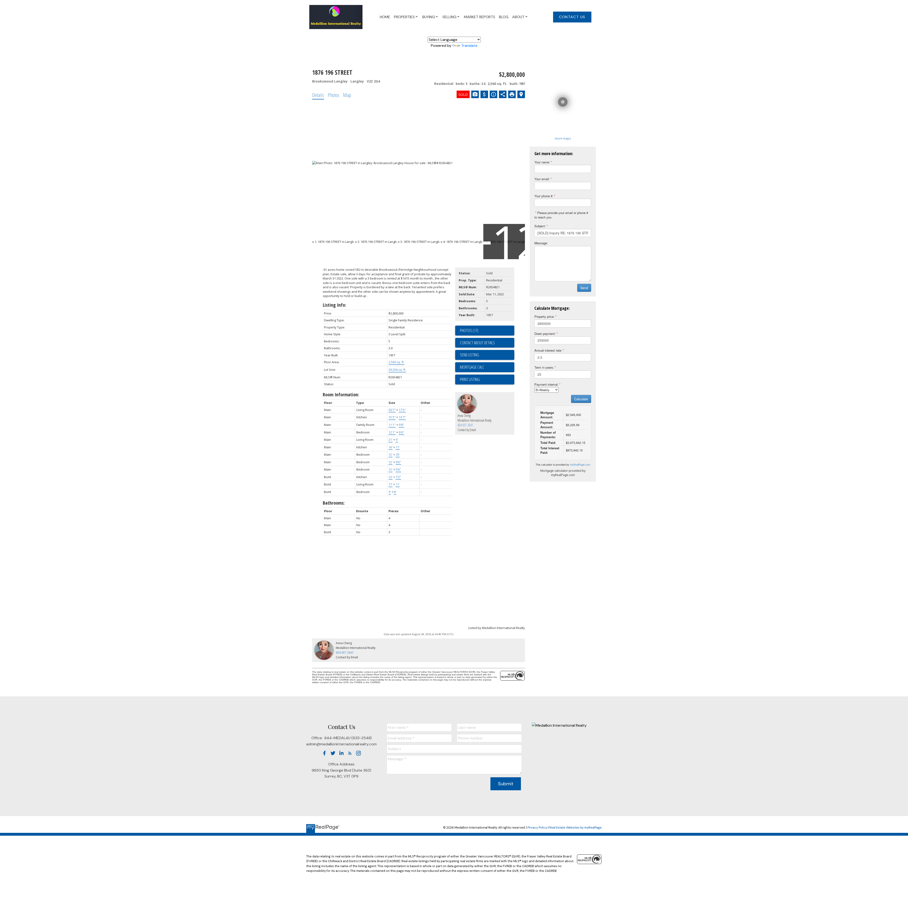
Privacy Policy (537, 828)
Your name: (542, 162)
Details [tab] (318, 94)
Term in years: (544, 367)
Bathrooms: (334, 503)
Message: (541, 243)
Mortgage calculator (487, 367)
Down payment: (545, 333)
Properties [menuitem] (404, 16)
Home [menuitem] (385, 16)
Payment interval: (546, 384)
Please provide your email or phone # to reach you (561, 214)
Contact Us (572, 17)
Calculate (581, 399)
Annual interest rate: (548, 350)
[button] (572, 17)
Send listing (469, 355)
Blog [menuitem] (503, 16)
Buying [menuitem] (428, 16)
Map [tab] (347, 94)
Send (584, 287)
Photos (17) (469, 330)
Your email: (542, 179)
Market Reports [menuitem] (479, 16)
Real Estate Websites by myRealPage (575, 828)
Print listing (470, 379)
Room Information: (341, 394)
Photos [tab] (333, 94)
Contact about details (477, 342)
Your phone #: (543, 196)
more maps (563, 138)
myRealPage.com (580, 464)
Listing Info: (334, 305)
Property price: (544, 316)
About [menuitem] (518, 16)
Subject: (540, 226)
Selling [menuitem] (449, 16)
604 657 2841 (465, 425)
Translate (469, 45)
